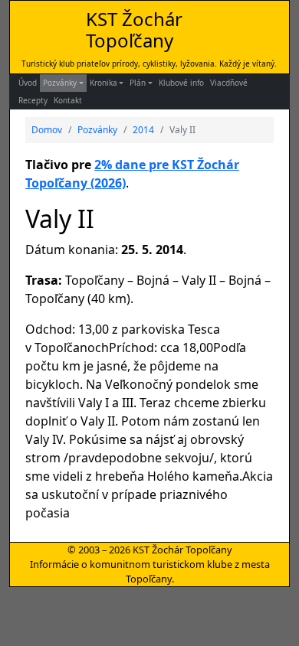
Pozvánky (60, 82)
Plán (138, 82)
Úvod (27, 82)
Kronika (103, 82)
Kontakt (68, 100)
